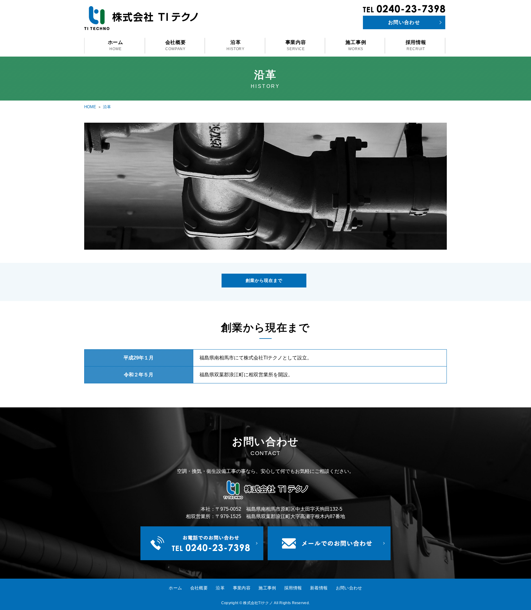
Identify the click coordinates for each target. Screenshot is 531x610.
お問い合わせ (404, 22)
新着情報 (319, 587)
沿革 (235, 45)
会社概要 (175, 45)
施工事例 (355, 45)
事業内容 (295, 45)
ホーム (115, 45)
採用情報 (416, 45)
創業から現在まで (264, 280)
